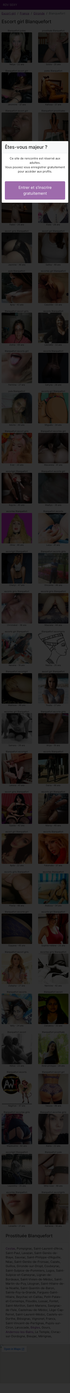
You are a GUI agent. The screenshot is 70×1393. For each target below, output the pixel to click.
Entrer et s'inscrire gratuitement (35, 190)
